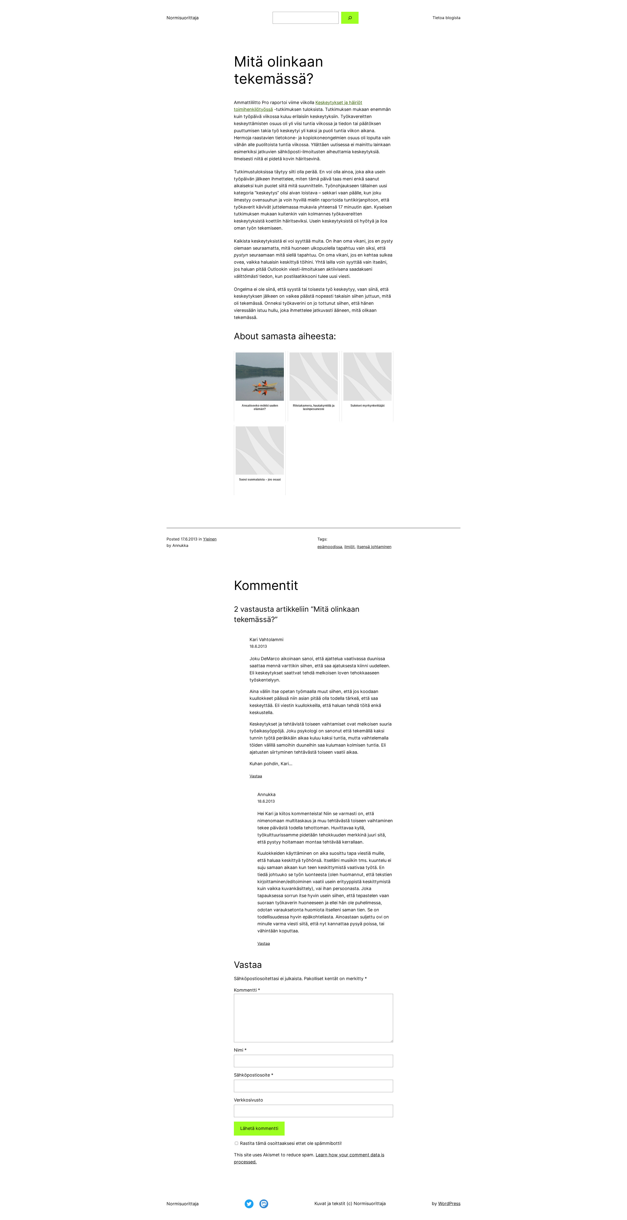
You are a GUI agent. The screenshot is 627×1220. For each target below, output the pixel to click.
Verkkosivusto (248, 1100)
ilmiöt (349, 546)
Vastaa (256, 776)
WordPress (449, 1203)
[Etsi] (350, 18)
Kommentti (247, 990)
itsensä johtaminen (374, 546)
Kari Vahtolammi (266, 639)
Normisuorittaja (183, 17)
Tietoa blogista (446, 17)
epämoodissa (329, 546)
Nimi (240, 1050)
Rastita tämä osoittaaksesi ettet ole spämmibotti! (290, 1143)
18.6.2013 (258, 646)
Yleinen (210, 539)
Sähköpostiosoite (253, 1075)
